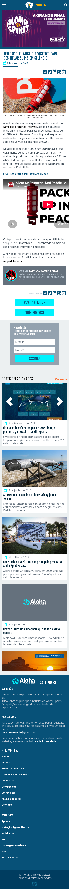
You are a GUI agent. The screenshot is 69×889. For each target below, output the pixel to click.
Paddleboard (9, 833)
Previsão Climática (13, 768)
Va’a (4, 851)
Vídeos (6, 762)
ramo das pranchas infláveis (20, 127)
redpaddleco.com (13, 261)
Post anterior (34, 302)
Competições (10, 786)
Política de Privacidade (42, 741)
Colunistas (8, 780)
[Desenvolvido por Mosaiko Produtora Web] (34, 883)
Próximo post (34, 312)
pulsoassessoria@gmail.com (18, 732)
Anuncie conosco (12, 798)
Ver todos (61, 379)
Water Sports (10, 857)
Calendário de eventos (15, 774)
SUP (4, 839)
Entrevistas (9, 792)
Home (5, 756)
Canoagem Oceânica (14, 845)
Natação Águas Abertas (16, 827)
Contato (7, 804)
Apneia (6, 821)
